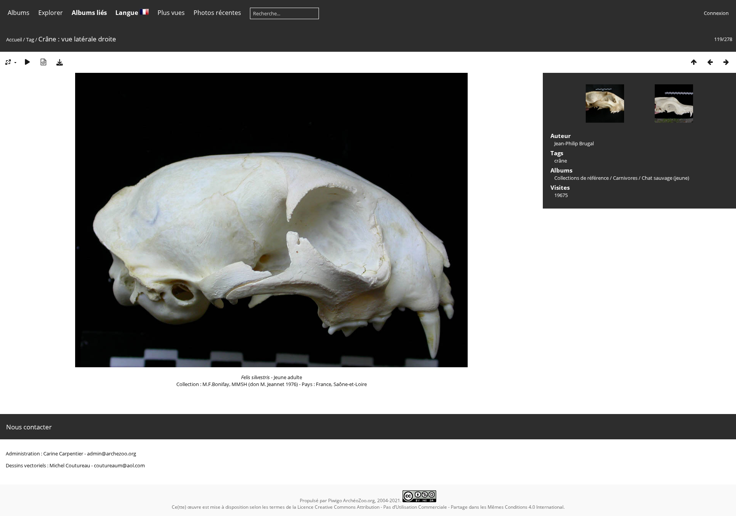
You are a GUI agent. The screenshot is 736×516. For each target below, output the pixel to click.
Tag (30, 39)
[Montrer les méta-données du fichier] (43, 62)
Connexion (716, 13)
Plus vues (171, 12)
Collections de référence (581, 177)
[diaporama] (27, 62)
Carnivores (625, 177)
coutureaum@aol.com (119, 465)
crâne (560, 160)
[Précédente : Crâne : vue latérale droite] (710, 62)
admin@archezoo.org (111, 453)
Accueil (14, 39)
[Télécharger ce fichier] (59, 62)
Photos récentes (217, 12)
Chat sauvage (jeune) (665, 177)
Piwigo (335, 500)
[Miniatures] (694, 62)
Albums (19, 12)
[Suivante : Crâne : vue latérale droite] (726, 62)
